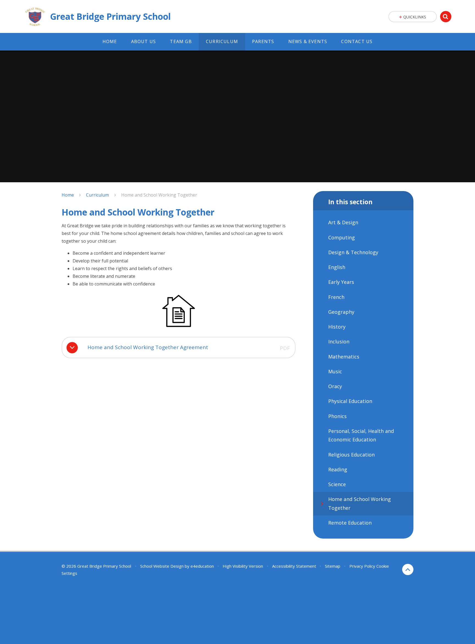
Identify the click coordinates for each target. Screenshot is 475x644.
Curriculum (97, 195)
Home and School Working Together (159, 195)
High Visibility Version (243, 566)
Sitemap (332, 566)
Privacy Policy (362, 566)
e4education (202, 566)
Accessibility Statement (294, 566)
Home (68, 195)
